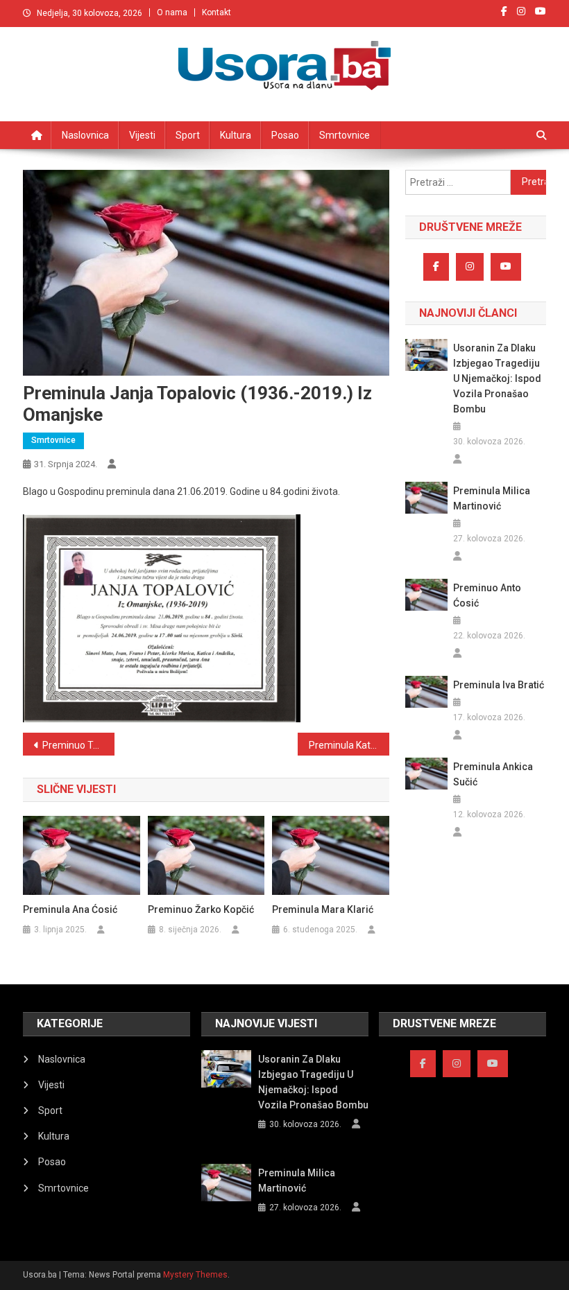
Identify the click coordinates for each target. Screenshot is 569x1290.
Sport (188, 135)
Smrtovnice (344, 135)
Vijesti (142, 135)
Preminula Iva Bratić (498, 684)
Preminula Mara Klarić (322, 909)
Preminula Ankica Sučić (493, 774)
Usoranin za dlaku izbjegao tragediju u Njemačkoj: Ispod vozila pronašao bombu (497, 378)
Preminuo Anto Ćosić (487, 595)
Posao (285, 135)
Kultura (235, 135)
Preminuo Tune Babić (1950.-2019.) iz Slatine (78, 745)
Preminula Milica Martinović (491, 498)
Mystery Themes (195, 1275)
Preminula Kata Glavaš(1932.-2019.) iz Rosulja (349, 745)
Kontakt (216, 12)
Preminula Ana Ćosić (70, 909)
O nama (172, 12)
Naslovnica (85, 135)
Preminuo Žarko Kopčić (201, 909)
